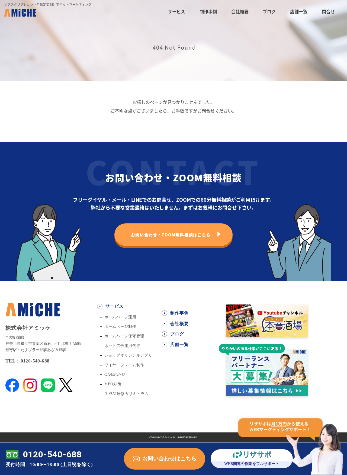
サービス (176, 11)
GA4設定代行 (116, 375)
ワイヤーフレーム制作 (124, 365)
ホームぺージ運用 (120, 317)
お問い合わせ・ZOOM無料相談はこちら (171, 235)
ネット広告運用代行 (122, 346)
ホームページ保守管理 (124, 336)
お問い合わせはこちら (169, 458)
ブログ (269, 11)
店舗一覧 (298, 11)
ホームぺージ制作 (120, 327)
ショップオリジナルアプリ (128, 355)
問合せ (328, 11)
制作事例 (208, 11)
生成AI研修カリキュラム (126, 394)
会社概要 (240, 11)
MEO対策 (112, 384)
